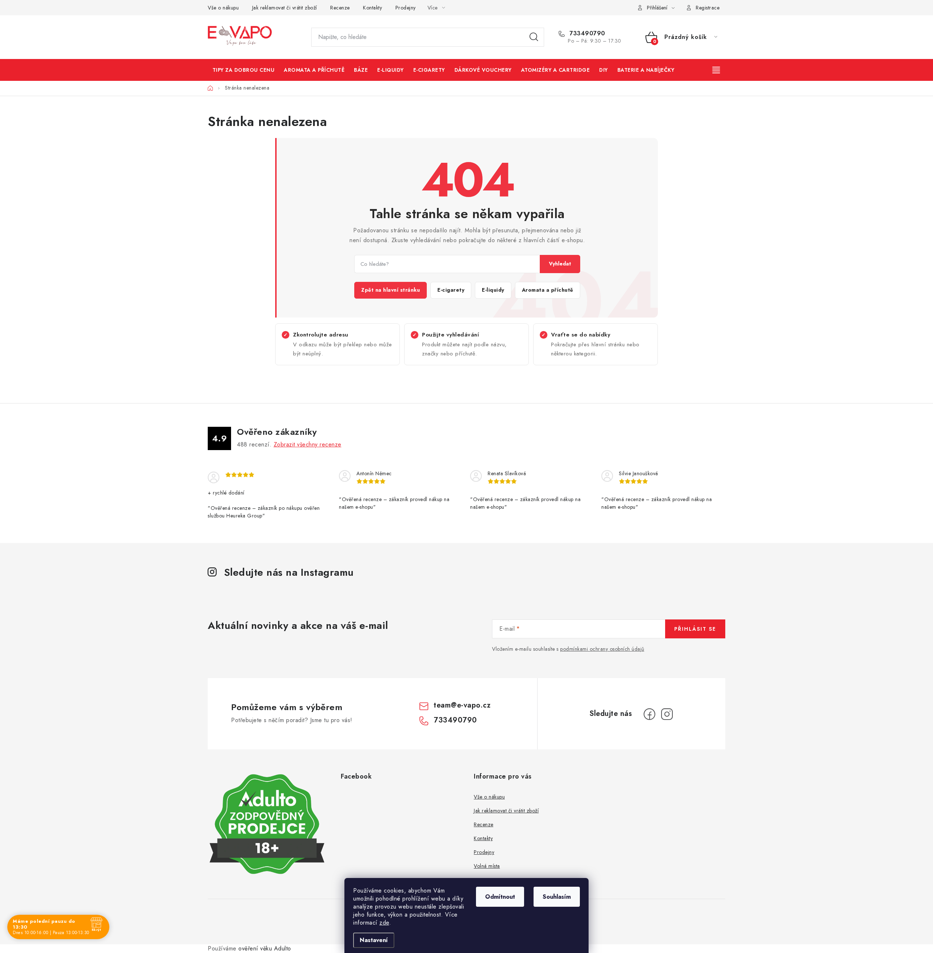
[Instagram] (667, 714)
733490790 (586, 33)
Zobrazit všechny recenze (307, 444)
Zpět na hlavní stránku (390, 290)
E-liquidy (493, 290)
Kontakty (372, 7)
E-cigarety (450, 290)
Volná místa (487, 866)
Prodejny (405, 7)
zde (384, 922)
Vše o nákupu (223, 7)
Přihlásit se (695, 629)
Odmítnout (500, 897)
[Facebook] (649, 714)
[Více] (717, 70)
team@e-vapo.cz (462, 705)
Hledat (534, 37)
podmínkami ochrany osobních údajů (602, 649)
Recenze (340, 7)
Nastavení (374, 940)
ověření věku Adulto (264, 948)
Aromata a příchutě (547, 290)
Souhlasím (557, 897)
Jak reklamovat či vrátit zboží (284, 7)
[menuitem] (243, 70)
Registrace (707, 7)
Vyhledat (560, 263)
